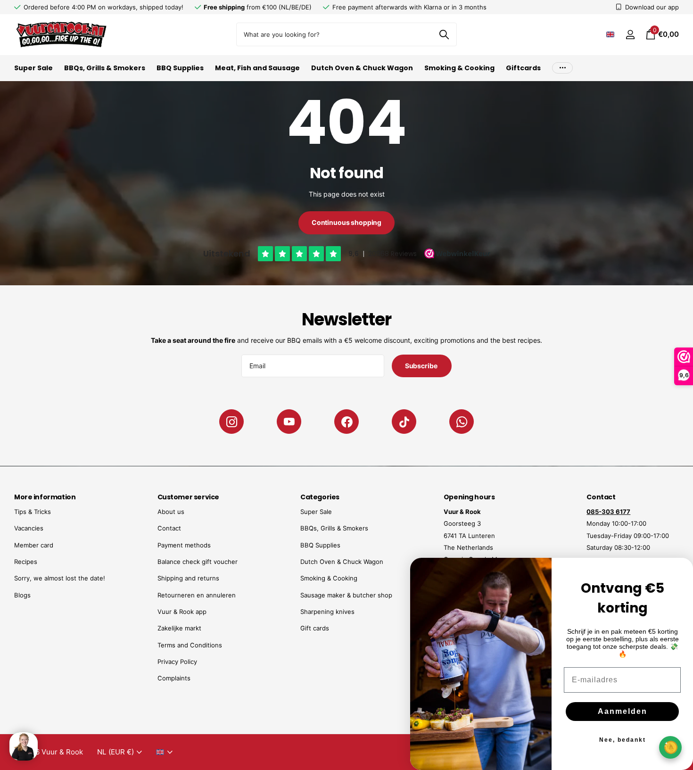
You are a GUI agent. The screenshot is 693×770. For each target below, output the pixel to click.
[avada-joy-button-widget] (670, 747)
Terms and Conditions (189, 645)
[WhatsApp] (461, 421)
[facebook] (346, 421)
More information (44, 497)
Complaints (173, 678)
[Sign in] (630, 34)
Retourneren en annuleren (196, 595)
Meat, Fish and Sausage (257, 68)
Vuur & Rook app (181, 611)
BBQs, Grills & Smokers (104, 68)
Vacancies (28, 528)
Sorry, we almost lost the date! (59, 578)
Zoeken (444, 34)
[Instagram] (231, 421)
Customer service (188, 497)
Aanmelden (622, 711)
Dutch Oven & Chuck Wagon (362, 68)
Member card (33, 545)
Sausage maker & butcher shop (346, 595)
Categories (319, 497)
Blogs (22, 595)
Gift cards (314, 628)
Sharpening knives (327, 611)
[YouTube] (289, 421)
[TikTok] (404, 421)
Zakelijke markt (179, 628)
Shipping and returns (188, 578)
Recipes (25, 561)
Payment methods (184, 545)
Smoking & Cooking (459, 68)
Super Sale (33, 68)
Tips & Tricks (32, 511)
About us (170, 511)
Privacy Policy (177, 661)
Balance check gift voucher (197, 561)
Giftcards (523, 68)
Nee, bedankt (622, 740)
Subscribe (422, 366)
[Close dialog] (679, 571)
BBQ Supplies (180, 68)
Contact (169, 528)
